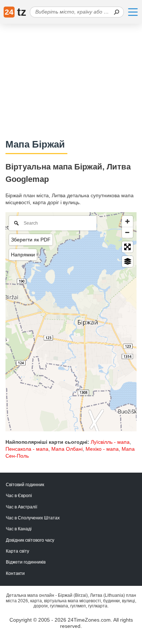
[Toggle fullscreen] (127, 246)
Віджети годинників (26, 562)
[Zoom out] (127, 232)
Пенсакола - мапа (26, 449)
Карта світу (17, 551)
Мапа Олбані (67, 449)
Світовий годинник (25, 484)
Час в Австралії (21, 507)
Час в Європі (19, 495)
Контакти (15, 573)
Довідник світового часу (30, 540)
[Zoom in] (127, 221)
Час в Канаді (19, 528)
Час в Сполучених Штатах (33, 517)
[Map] (71, 321)
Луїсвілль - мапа (110, 442)
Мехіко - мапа (102, 449)
